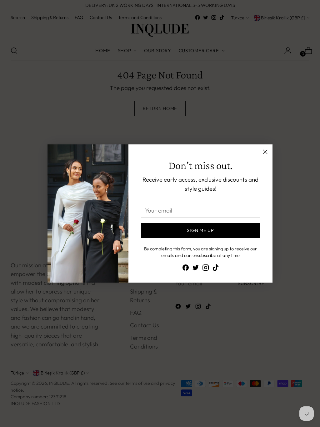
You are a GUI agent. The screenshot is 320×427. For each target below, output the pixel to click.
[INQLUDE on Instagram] (205, 269)
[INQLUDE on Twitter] (195, 269)
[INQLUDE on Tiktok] (215, 269)
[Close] (265, 152)
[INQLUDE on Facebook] (185, 269)
